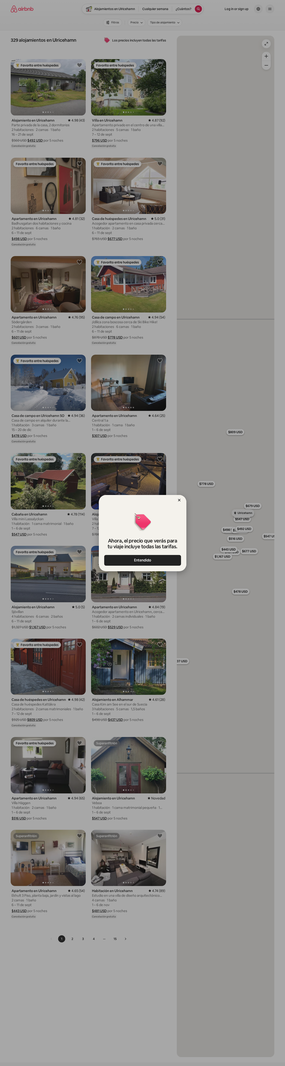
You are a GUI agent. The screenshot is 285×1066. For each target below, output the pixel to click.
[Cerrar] (179, 500)
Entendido (142, 560)
